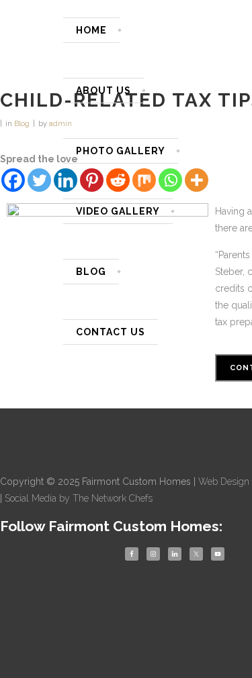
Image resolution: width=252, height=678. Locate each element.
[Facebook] (13, 180)
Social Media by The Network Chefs (79, 498)
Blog (22, 123)
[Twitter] (39, 180)
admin (60, 123)
